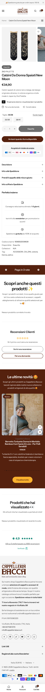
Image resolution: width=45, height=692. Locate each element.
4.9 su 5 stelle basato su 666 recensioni (22, 544)
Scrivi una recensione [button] (22, 349)
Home (4, 20)
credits (11, 670)
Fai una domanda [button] (22, 356)
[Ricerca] (35, 11)
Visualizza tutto (22, 480)
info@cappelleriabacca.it (12, 630)
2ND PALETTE (8, 71)
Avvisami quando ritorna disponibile (22, 139)
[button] (40, 470)
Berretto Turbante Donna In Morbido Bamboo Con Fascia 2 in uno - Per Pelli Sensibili (22, 444)
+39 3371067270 (8, 627)
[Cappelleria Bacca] (22, 11)
